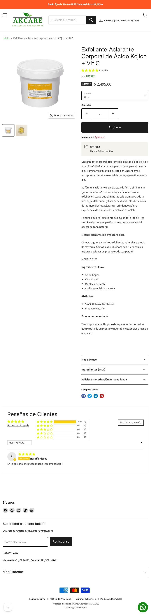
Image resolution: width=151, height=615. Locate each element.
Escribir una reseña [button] (131, 423)
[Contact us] (143, 607)
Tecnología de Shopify (76, 607)
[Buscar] (91, 20)
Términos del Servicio (85, 599)
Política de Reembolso (111, 599)
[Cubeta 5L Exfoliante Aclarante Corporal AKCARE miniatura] (8, 130)
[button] (90, 70)
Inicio (6, 38)
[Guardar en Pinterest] (102, 396)
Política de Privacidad (60, 599)
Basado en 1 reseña (18, 425)
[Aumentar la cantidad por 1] (113, 113)
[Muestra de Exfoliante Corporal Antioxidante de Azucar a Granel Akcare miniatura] (21, 130)
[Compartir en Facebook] (83, 396)
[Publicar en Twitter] (89, 396)
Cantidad (86, 105)
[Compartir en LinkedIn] (96, 396)
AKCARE (90, 76)
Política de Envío (37, 599)
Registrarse (61, 541)
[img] (26, 454)
